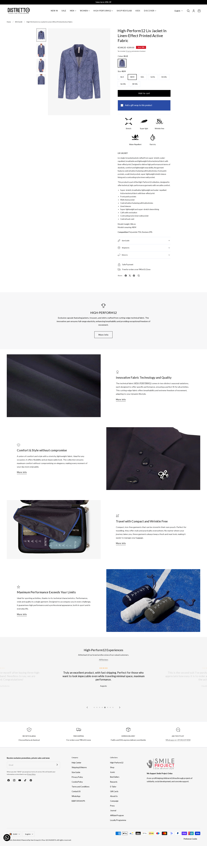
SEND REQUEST (131, 453)
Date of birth (113, 423)
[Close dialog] (154, 373)
